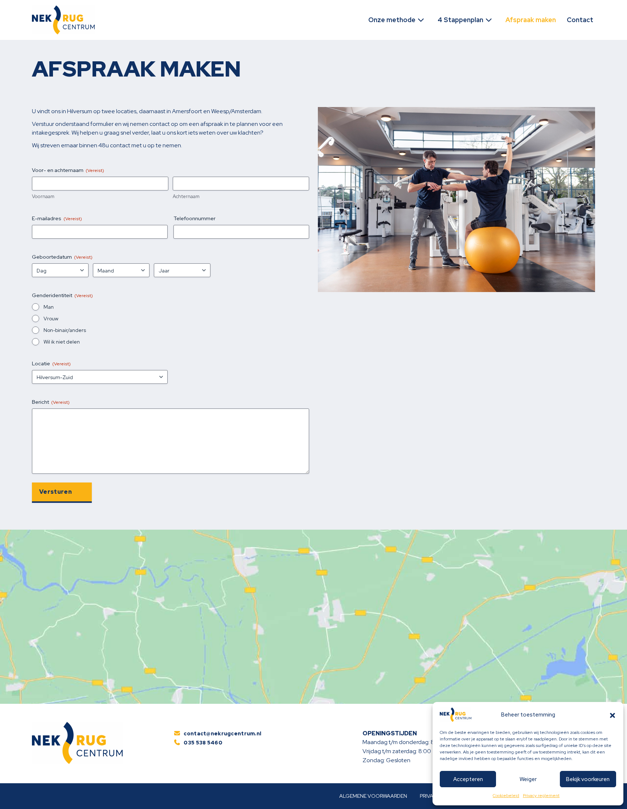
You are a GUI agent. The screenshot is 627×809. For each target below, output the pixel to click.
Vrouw (51, 318)
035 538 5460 (203, 742)
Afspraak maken (530, 20)
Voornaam (43, 196)
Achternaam (186, 196)
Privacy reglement (541, 795)
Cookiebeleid (506, 795)
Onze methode (392, 20)
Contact (580, 20)
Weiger (528, 779)
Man (49, 307)
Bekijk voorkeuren (588, 779)
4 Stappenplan (461, 20)
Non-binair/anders (65, 330)
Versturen (55, 492)
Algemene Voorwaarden (373, 796)
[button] (612, 714)
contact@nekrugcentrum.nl (222, 733)
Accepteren (468, 779)
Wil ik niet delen (62, 341)
